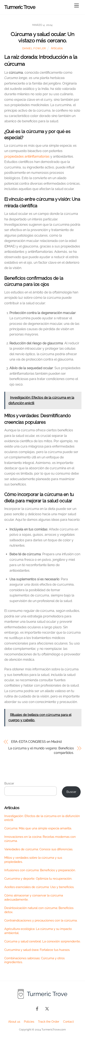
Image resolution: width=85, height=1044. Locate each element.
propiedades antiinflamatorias (27, 156)
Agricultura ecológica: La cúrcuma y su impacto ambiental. (38, 931)
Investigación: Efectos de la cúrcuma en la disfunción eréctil (42, 818)
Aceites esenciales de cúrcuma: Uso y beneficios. (39, 887)
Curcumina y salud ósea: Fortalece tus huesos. (37, 950)
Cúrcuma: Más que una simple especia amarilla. (38, 828)
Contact (68, 1021)
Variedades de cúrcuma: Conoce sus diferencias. (38, 849)
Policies (29, 1021)
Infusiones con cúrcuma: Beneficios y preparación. (40, 870)
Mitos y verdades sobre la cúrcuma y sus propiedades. (33, 860)
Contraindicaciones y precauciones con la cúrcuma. (40, 920)
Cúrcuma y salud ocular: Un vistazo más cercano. (42, 37)
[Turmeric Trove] (42, 998)
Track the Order (48, 1021)
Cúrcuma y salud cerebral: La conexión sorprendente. (42, 941)
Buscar (9, 783)
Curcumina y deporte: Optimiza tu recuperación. (38, 878)
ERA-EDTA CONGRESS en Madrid (36, 742)
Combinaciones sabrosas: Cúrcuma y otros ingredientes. (34, 960)
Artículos (57, 48)
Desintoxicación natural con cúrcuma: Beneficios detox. (38, 910)
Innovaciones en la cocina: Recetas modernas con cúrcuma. (40, 839)
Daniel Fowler (34, 48)
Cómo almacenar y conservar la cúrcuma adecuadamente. (33, 897)
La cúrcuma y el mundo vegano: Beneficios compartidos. (41, 750)
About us (14, 1021)
